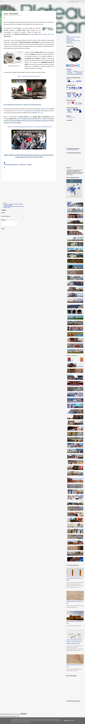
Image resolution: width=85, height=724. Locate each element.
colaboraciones (22, 164)
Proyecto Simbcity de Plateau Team (31, 76)
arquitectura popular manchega (11, 164)
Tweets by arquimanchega (72, 149)
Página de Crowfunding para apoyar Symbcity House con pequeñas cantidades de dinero (30, 126)
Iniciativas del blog (8, 205)
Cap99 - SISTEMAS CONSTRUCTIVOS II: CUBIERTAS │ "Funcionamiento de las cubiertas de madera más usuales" (74, 641)
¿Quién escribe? (7, 207)
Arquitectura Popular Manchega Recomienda (14, 206)
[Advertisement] (29, 191)
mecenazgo (29, 164)
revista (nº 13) (20, 110)
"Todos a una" (40, 112)
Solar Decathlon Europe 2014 (46, 34)
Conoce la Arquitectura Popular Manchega (13, 204)
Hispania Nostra (45, 108)
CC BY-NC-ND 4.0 (16, 714)
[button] (4, 18)
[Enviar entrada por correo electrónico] (4, 163)
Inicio (5, 203)
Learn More (67, 720)
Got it (72, 720)
